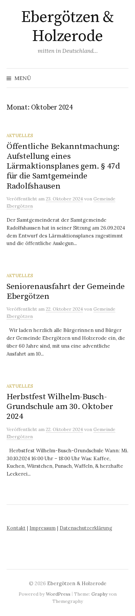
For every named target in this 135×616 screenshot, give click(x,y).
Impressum (42, 528)
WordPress (58, 594)
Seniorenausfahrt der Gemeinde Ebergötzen (66, 291)
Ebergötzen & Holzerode (67, 27)
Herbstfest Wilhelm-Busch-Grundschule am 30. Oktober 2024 (60, 406)
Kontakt (16, 528)
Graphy (99, 594)
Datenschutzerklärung (86, 528)
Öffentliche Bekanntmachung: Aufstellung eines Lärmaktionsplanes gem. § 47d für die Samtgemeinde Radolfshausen (63, 166)
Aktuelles (20, 135)
